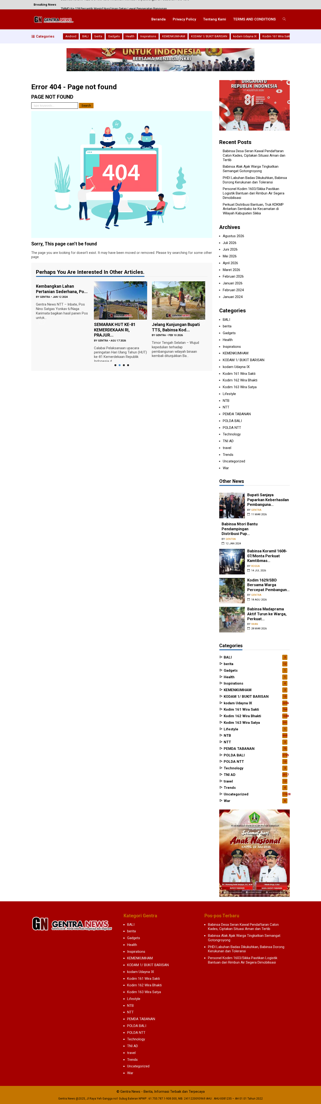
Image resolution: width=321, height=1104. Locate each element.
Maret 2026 (231, 270)
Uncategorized (234, 461)
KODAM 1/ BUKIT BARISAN (209, 36)
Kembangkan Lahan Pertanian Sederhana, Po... (62, 289)
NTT (226, 407)
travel (227, 448)
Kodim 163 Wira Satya (240, 387)
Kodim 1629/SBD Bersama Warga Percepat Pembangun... (268, 585)
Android (70, 36)
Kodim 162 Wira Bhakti (240, 380)
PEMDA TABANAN (237, 414)
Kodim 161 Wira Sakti (276, 36)
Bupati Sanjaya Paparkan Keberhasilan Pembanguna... (268, 500)
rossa (255, 566)
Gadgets (114, 36)
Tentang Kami (214, 19)
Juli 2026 (229, 243)
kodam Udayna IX (245, 36)
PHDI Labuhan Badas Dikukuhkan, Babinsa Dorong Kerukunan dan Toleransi (255, 180)
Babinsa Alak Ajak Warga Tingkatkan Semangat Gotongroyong (250, 168)
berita (98, 36)
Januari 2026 (233, 283)
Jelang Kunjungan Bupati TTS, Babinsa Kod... (176, 327)
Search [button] (86, 105)
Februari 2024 (233, 290)
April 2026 (230, 263)
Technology (232, 434)
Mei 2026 (230, 256)
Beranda (158, 19)
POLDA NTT (232, 428)
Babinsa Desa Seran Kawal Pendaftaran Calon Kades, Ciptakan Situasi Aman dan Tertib (254, 155)
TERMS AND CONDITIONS (254, 19)
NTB (226, 401)
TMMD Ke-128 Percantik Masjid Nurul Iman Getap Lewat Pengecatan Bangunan (114, 4)
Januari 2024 (233, 297)
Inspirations (148, 36)
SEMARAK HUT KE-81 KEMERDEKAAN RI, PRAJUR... (115, 329)
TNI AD (228, 441)
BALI (85, 36)
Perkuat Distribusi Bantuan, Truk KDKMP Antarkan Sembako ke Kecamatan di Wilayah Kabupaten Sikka (253, 209)
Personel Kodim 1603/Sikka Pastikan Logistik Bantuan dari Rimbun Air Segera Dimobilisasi (253, 193)
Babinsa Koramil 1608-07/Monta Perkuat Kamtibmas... (267, 556)
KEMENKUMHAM (173, 36)
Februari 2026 (233, 276)
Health (130, 36)
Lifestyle (229, 394)
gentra (45, 296)
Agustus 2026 (233, 236)
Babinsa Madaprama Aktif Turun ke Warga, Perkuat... (266, 614)
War (226, 468)
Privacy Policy (184, 19)
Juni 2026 (230, 249)
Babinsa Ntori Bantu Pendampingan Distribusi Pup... (240, 529)
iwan (254, 624)
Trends (228, 455)
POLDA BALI (232, 421)
